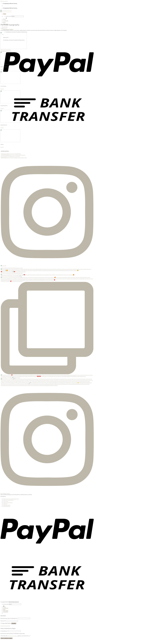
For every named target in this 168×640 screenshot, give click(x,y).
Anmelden (14, 623)
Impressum (5, 501)
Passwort (3, 620)
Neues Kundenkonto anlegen (6, 638)
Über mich (5, 610)
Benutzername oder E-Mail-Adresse (9, 618)
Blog (4, 22)
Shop (4, 19)
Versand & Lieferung (7, 502)
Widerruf (5, 503)
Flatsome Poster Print (6, 49)
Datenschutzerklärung (8, 500)
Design (5, 28)
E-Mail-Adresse (4, 631)
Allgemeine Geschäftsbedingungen (11, 498)
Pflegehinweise (6, 506)
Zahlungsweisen (6, 505)
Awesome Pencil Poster (6, 51)
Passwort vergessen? (5, 625)
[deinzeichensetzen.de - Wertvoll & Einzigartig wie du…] (6, 11)
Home (2, 28)
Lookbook (5, 20)
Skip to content (4, 1)
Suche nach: (8, 16)
